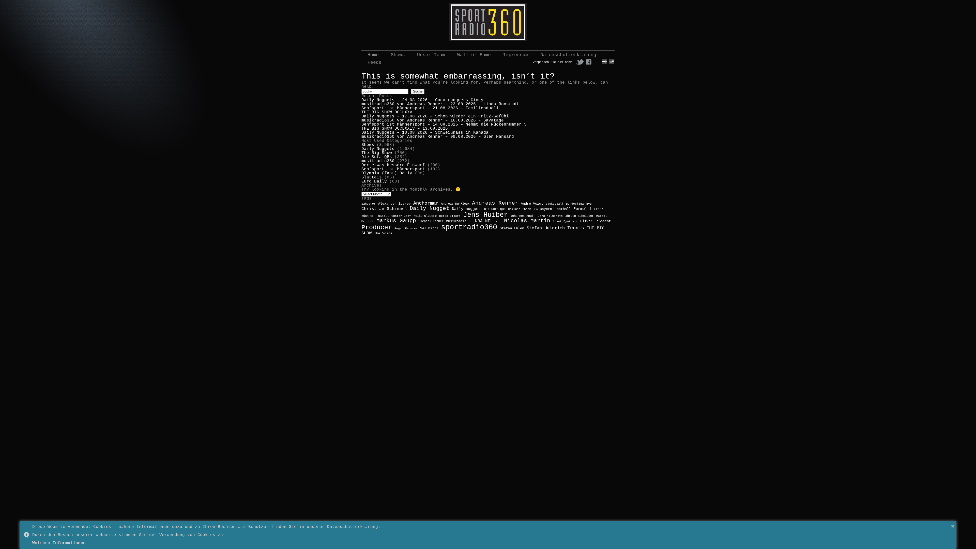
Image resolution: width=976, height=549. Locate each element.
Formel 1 (582, 209)
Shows (398, 54)
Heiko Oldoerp (425, 216)
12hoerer (368, 203)
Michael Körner (431, 221)
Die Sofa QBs (495, 209)
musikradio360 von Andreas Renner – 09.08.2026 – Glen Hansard (437, 136)
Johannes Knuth (522, 216)
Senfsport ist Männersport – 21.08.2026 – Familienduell (430, 108)
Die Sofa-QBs (376, 157)
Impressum (515, 54)
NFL (489, 221)
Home (373, 54)
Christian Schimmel (384, 209)
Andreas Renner (495, 203)
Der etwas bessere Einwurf (393, 165)
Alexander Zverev (394, 204)
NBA (479, 221)
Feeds (375, 62)
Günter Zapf (401, 216)
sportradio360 (469, 227)
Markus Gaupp (396, 221)
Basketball (554, 203)
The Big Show (376, 153)
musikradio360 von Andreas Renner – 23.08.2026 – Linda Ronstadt (440, 104)
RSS (597, 62)
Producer (376, 227)
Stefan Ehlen (512, 228)
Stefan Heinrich (546, 228)
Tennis (575, 228)
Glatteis (371, 177)
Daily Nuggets (377, 149)
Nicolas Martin (527, 221)
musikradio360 (377, 161)
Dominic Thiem (519, 209)
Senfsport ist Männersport (393, 169)
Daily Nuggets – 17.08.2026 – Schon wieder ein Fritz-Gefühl (435, 116)
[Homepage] (488, 22)
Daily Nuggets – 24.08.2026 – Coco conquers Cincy (422, 100)
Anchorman (425, 203)
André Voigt (532, 204)
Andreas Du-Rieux (455, 204)
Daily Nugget (429, 208)
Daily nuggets (467, 209)
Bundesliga (575, 203)
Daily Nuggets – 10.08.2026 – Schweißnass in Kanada (425, 132)
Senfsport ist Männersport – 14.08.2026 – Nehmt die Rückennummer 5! (445, 124)
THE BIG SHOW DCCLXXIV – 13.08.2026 (404, 128)
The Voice (383, 233)
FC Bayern (543, 209)
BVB (589, 203)
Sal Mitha (429, 228)
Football (563, 209)
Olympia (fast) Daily (386, 173)
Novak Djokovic (565, 221)
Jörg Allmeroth (550, 216)
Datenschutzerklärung (568, 54)
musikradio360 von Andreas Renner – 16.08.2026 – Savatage (432, 120)
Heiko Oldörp (450, 216)
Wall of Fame (474, 54)
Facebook (588, 62)
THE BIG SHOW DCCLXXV (386, 112)
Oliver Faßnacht (595, 221)
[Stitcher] (604, 63)
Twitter (580, 62)
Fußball (382, 216)
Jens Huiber (485, 215)
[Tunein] (612, 63)
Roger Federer (406, 228)
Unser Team (431, 54)
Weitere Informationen (59, 543)
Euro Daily (374, 181)
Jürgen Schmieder (579, 216)
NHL (498, 221)
